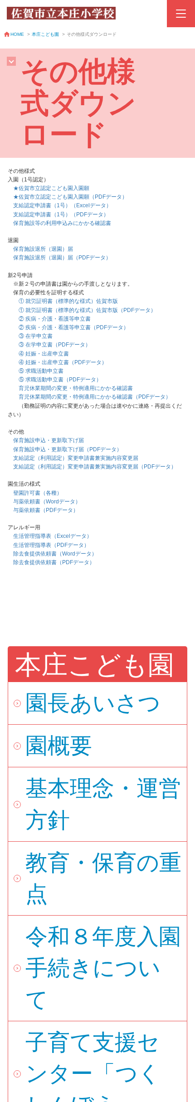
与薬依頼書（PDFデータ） (45, 510)
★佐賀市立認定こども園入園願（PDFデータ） (70, 197)
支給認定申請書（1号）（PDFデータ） (61, 214)
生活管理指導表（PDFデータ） (48, 545)
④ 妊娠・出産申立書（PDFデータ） (63, 362)
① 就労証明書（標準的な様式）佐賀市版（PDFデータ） (87, 310)
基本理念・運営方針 (103, 804)
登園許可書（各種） (35, 493)
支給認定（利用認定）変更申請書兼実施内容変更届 (75, 458)
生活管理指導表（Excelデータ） (52, 536)
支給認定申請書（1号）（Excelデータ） (62, 205)
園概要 (58, 745)
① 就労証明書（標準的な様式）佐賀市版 (63, 301)
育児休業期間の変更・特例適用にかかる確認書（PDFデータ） (95, 397)
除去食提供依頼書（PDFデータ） (54, 562)
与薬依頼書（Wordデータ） (47, 501)
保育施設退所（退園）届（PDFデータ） (62, 257)
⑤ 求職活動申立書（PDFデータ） (60, 379)
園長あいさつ (93, 703)
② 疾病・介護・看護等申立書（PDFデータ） (74, 327)
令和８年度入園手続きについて (103, 968)
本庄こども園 (45, 34)
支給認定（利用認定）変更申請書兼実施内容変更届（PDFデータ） (94, 466)
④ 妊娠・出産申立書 (38, 354)
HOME (17, 34)
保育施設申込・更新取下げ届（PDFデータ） (67, 449)
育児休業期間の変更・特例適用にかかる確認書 (70, 388)
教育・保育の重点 (103, 878)
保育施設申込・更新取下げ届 (46, 440)
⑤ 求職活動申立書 (35, 371)
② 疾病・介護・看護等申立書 (49, 319)
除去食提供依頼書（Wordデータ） (55, 554)
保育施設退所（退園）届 (40, 249)
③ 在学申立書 (30, 336)
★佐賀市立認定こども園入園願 (51, 188)
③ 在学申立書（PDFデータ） (55, 344)
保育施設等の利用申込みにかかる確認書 (62, 223)
